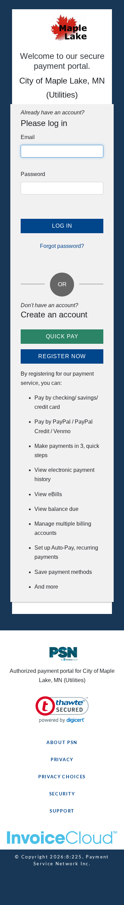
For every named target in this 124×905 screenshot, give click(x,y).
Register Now (62, 356)
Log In (62, 226)
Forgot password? (62, 246)
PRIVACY (62, 760)
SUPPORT (62, 811)
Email (28, 137)
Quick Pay (62, 336)
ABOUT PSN (62, 743)
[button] (62, 710)
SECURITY (62, 794)
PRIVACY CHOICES (62, 777)
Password (33, 174)
